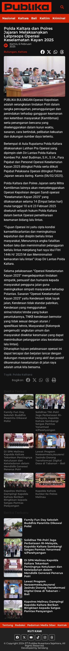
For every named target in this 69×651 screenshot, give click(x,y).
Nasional (8, 18)
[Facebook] (17, 637)
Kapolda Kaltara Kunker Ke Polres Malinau (46, 493)
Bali (34, 18)
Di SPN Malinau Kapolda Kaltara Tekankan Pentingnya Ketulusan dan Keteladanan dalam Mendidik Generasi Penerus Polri (18, 460)
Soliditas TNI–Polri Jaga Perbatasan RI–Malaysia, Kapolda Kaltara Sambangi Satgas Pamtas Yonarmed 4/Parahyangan (48, 420)
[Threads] (52, 637)
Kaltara (23, 18)
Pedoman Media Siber (41, 625)
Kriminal (59, 18)
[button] (62, 7)
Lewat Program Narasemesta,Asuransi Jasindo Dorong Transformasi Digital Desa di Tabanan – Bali (50, 457)
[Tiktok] (38, 637)
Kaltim (45, 18)
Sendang (43, 647)
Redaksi (20, 625)
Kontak (62, 625)
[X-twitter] (24, 637)
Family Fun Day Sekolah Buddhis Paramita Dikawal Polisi (15, 416)
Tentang (7, 625)
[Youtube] (31, 637)
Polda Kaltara (22, 375)
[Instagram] (45, 637)
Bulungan (10, 51)
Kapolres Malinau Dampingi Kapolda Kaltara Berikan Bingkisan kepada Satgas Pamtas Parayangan (16, 498)
